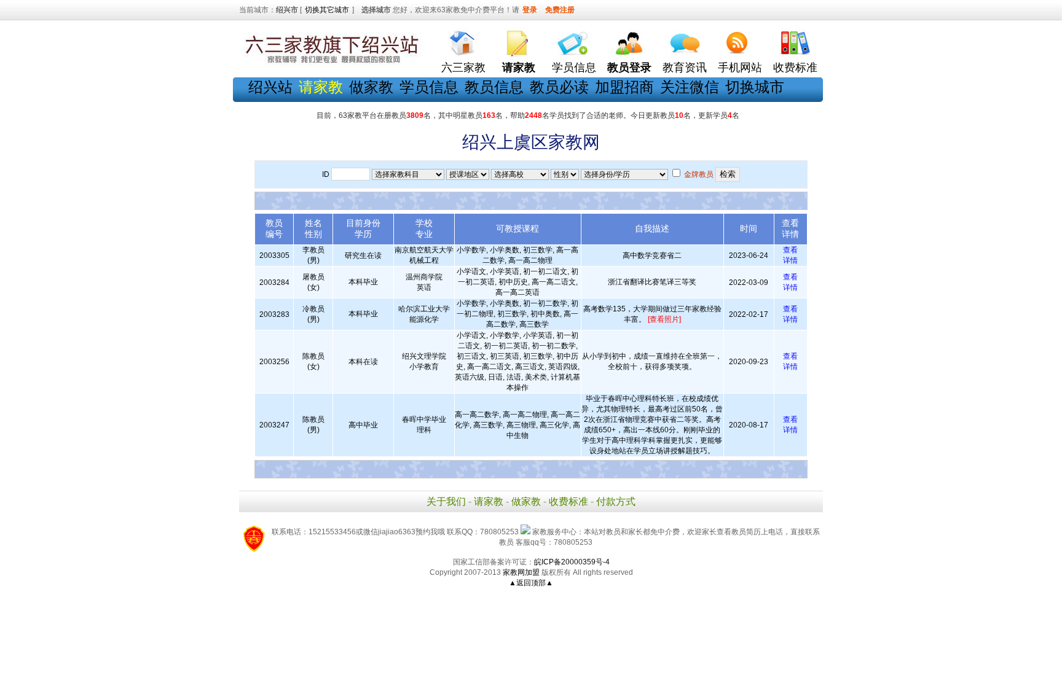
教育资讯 (685, 67)
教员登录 (629, 67)
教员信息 (494, 87)
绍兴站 (270, 87)
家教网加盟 (521, 572)
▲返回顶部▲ (531, 583)
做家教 (371, 87)
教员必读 (559, 87)
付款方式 (615, 501)
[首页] (463, 40)
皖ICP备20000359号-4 (572, 562)
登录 (529, 10)
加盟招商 (624, 87)
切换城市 (754, 87)
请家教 (488, 501)
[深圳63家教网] (331, 63)
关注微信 (689, 87)
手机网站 (740, 67)
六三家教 (463, 67)
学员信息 (574, 67)
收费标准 (795, 67)
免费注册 (560, 10)
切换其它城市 (327, 10)
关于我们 (446, 501)
